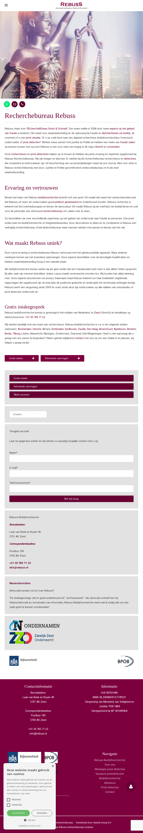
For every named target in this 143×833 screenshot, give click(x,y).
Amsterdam (24, 329)
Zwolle (82, 329)
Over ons (110, 764)
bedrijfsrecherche (48, 197)
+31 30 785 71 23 (35, 317)
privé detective (31, 142)
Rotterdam (58, 329)
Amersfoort (106, 329)
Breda (8, 333)
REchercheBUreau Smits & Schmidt (47, 128)
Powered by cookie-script (30, 826)
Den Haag (92, 329)
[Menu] (6, 5)
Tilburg (16, 333)
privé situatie (33, 137)
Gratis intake (16, 358)
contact (79, 338)
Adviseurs (110, 782)
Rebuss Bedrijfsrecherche (109, 760)
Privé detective (110, 787)
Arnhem (131, 329)
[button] (131, 786)
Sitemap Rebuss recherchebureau (67, 827)
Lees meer (25, 793)
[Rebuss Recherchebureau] (71, 5)
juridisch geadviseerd (66, 202)
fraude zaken (127, 142)
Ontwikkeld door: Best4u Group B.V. (94, 822)
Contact (110, 792)
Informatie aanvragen (56, 358)
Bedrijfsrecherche (110, 778)
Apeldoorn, (120, 329)
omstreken (113, 146)
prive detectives (40, 154)
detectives (129, 158)
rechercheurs (19, 154)
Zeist (97, 312)
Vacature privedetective (110, 773)
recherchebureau (52, 211)
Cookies (89, 827)
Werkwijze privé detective (110, 769)
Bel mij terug (71, 498)
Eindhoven (71, 329)
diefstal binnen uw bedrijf (116, 133)
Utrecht (99, 146)
